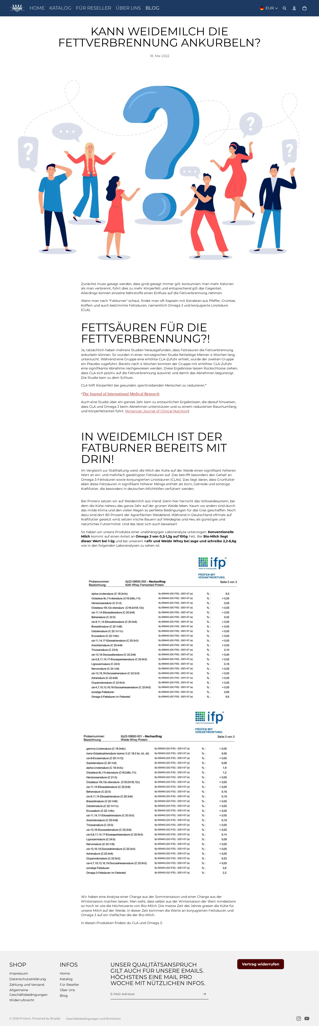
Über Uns (67, 990)
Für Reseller (69, 985)
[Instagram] (298, 1018)
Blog (64, 995)
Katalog (66, 979)
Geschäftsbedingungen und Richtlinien (93, 1018)
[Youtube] (307, 1018)
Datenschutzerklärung (27, 979)
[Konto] (294, 8)
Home (65, 973)
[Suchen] (284, 8)
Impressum (18, 973)
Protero (25, 1018)
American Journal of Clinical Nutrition (157, 411)
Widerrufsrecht (21, 1000)
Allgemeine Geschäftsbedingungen (28, 992)
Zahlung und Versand (26, 985)
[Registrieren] (204, 994)
